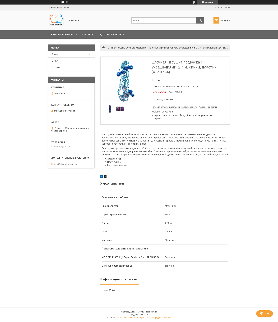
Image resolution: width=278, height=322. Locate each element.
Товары (55, 54)
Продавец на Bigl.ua (139, 315)
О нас (54, 60)
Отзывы (55, 67)
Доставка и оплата (112, 34)
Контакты (88, 34)
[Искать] (200, 20)
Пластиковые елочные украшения (129, 47)
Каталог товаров (62, 34)
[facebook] (101, 177)
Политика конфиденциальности (156, 318)
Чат (267, 313)
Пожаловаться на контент (129, 318)
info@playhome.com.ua (65, 164)
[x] (105, 177)
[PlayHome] (56, 26)
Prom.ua (153, 312)
